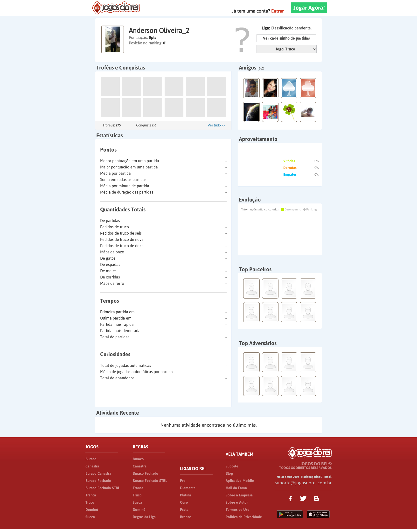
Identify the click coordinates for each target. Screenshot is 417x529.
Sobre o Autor (237, 502)
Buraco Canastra (98, 473)
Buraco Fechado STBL (102, 488)
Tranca (90, 495)
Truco (89, 502)
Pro (183, 481)
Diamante (187, 488)
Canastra (92, 466)
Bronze (185, 517)
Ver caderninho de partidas (286, 38)
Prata (184, 510)
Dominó (91, 510)
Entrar (277, 11)
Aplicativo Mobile (240, 481)
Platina (185, 495)
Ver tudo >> (216, 125)
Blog (229, 473)
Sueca (90, 517)
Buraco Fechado (98, 481)
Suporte (232, 466)
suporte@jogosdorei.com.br (303, 482)
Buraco (91, 459)
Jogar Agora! (309, 8)
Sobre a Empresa (239, 495)
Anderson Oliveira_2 (159, 30)
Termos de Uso (238, 510)
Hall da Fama (236, 488)
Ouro (184, 502)
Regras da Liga (144, 517)
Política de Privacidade (244, 517)
